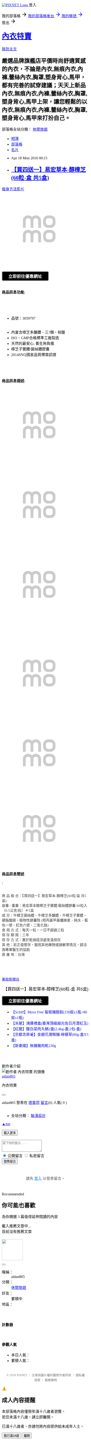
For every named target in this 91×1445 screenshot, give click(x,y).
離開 (27, 1436)
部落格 (16, 144)
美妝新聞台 (10, 979)
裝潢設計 (38, 1116)
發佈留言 (10, 1161)
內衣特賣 (17, 36)
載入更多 (10, 1133)
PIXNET (22, 1375)
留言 (44, 1103)
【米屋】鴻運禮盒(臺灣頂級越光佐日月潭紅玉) (49, 1023)
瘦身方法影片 (13, 189)
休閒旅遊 (40, 129)
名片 (15, 150)
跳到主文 (9, 49)
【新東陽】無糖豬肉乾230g (33, 1046)
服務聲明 (51, 1380)
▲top (6, 1124)
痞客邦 (34, 1103)
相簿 (15, 139)
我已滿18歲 (11, 1436)
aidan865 (8, 1076)
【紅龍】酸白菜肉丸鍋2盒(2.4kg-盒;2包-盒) (46, 1029)
